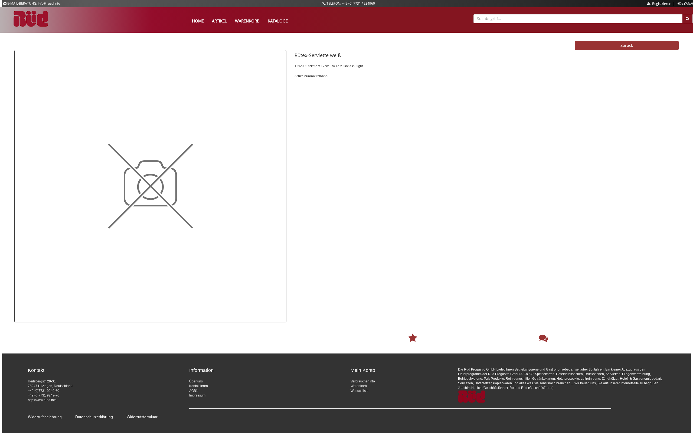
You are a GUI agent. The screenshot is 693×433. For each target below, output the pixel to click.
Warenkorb (359, 386)
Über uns (196, 381)
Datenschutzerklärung (94, 417)
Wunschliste (359, 391)
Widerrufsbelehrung (45, 417)
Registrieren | (663, 3)
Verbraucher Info (363, 381)
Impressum (197, 395)
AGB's (193, 391)
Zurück (626, 45)
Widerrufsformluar (142, 417)
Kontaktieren (198, 386)
